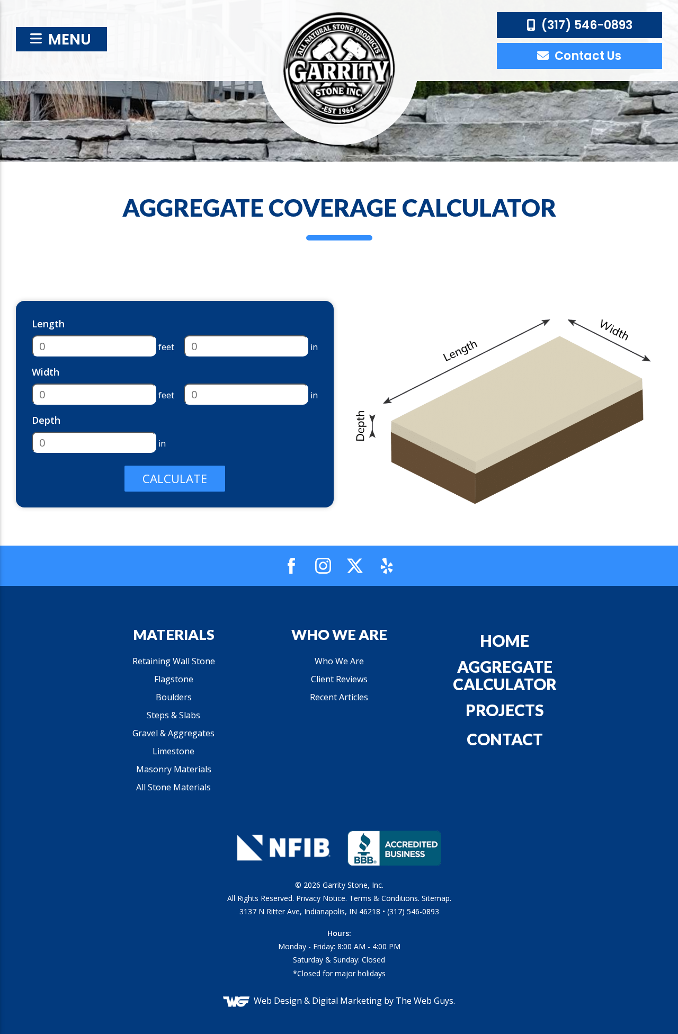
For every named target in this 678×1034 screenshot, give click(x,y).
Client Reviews (339, 679)
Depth (46, 420)
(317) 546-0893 (585, 25)
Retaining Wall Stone (173, 661)
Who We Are (339, 661)
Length (48, 323)
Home (504, 640)
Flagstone (173, 679)
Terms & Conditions (383, 898)
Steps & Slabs (173, 715)
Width (45, 372)
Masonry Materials (173, 769)
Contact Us (586, 56)
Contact (505, 738)
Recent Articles (339, 697)
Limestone (173, 751)
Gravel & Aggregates (173, 733)
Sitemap (436, 898)
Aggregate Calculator (505, 675)
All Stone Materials (173, 787)
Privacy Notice (320, 898)
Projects (505, 709)
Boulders (174, 697)
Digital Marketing (347, 1000)
